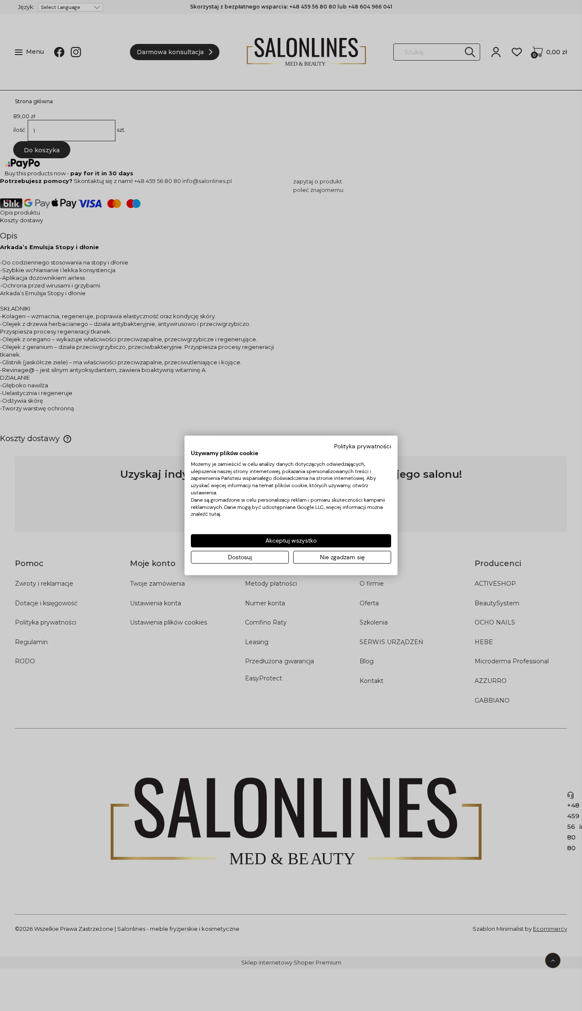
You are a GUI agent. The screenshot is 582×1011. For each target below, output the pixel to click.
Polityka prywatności (362, 446)
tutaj (214, 514)
